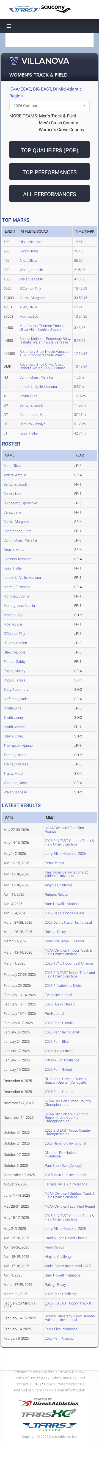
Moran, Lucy (13, 615)
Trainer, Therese (16, 764)
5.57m (79, 387)
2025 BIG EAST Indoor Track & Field (68, 1305)
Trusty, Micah (14, 773)
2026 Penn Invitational (62, 1032)
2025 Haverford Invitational (65, 1143)
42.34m (80, 433)
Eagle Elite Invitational (61, 1329)
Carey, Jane (12, 512)
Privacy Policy (26, 1372)
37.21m (80, 415)
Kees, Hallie (29, 433)
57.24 (78, 307)
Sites (43, 1378)
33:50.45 (80, 298)
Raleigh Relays (56, 932)
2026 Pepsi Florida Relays (65, 913)
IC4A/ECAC (20, 89)
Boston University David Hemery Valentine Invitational (70, 1318)
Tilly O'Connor (30, 355)
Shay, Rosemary (16, 689)
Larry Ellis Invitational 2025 (65, 1229)
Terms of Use (25, 1378)
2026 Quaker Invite (59, 1051)
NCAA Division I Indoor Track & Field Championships (68, 952)
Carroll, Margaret (32, 298)
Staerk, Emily (13, 736)
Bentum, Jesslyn (32, 405)
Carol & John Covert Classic (66, 1238)
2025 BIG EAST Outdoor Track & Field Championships (69, 1217)
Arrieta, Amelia (15, 475)
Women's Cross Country (61, 129)
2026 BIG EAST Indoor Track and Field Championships (70, 974)
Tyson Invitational (58, 995)
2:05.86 (79, 270)
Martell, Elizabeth (17, 587)
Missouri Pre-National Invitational (61, 1154)
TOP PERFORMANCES (50, 172)
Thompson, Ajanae (18, 745)
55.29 (78, 260)
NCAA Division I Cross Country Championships (68, 1103)
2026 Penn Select (58, 1069)
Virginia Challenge (59, 885)
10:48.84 (80, 366)
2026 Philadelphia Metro (63, 985)
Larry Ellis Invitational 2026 (65, 854)
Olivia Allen (28, 329)
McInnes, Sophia (16, 596)
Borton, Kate (29, 251)
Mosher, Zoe (29, 316)
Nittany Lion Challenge (62, 1060)
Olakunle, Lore (30, 242)
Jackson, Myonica (17, 559)
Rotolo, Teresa (15, 680)
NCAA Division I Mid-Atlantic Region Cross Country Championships (66, 1117)
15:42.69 (80, 288)
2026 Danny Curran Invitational (68, 922)
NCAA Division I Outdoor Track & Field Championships (70, 1195)
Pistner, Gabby (15, 662)
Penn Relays (54, 863)
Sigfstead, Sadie (16, 699)
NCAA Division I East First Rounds (64, 829)
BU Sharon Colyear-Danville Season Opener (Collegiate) (66, 1080)
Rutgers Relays (56, 894)
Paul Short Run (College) (63, 1165)
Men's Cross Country (58, 122)
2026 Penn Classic (59, 1023)
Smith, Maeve (14, 727)
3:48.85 (79, 328)
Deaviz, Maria (14, 550)
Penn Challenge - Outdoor (64, 941)
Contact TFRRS (28, 1384)
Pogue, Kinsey (14, 671)
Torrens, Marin (15, 755)
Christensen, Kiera (34, 415)
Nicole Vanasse (56, 342)
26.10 (78, 251)
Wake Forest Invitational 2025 (67, 1266)
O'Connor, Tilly (30, 288)
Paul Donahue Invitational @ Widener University (66, 874)
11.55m (80, 405)
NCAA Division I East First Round (70, 1206)
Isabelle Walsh (31, 342)
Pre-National (54, 1013)
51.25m (80, 424)
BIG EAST (42, 89)
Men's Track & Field (57, 116)
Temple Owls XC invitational (66, 1184)
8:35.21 (79, 341)
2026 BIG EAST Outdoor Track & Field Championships (69, 842)
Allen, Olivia (28, 260)
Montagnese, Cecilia (19, 606)
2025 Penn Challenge (61, 1294)
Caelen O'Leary (49, 329)
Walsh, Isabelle (31, 270)
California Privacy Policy (61, 1372)
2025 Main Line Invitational (65, 1175)
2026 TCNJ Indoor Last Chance (69, 963)
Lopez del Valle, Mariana (38, 387)
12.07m (80, 396)
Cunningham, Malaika (36, 377)
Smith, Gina (28, 396)
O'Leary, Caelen (15, 643)
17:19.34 (80, 353)
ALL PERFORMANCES (49, 194)
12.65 (78, 242)
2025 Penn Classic (59, 1338)
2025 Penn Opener (59, 1092)
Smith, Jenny (14, 717)
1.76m (79, 377)
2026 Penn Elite (57, 1041)
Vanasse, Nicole (16, 783)
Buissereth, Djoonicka (20, 503)
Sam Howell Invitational (63, 904)
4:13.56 (79, 279)
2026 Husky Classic (60, 1004)
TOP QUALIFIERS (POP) (49, 150)
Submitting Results (67, 1378)
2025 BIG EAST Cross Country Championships (68, 1132)
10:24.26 (80, 316)
